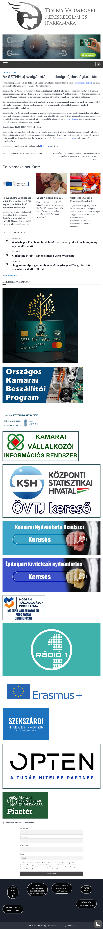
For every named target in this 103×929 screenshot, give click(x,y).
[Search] (99, 64)
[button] (98, 924)
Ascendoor (51, 925)
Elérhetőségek (12, 892)
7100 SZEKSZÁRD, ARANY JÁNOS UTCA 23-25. (61, 888)
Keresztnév (24, 837)
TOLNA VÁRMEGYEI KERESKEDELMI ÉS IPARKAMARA (37, 890)
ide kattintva (45, 146)
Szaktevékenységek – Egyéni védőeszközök (82, 199)
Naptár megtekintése (10, 275)
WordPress (71, 925)
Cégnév (22, 854)
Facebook (86, 889)
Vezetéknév (24, 828)
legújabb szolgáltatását (83, 83)
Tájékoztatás (9, 72)
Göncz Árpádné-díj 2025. (49, 197)
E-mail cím (24, 845)
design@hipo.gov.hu (66, 138)
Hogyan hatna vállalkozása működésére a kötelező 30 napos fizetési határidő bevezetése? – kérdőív (17, 202)
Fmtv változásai (72, 119)
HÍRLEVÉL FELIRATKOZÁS (86, 903)
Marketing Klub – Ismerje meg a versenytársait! (43, 255)
